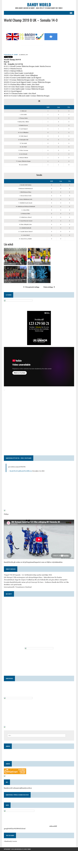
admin (16, 54)
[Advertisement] (39, 404)
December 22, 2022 (38, 471)
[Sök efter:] (36, 735)
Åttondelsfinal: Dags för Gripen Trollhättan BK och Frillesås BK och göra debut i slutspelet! (35, 580)
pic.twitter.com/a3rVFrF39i (16, 467)
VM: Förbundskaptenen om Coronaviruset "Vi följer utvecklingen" (36, 281)
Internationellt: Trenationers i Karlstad (17, 587)
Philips (6, 514)
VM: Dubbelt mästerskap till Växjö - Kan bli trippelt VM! (38, 263)
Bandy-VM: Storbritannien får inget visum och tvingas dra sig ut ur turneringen (14, 281)
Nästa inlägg (48, 287)
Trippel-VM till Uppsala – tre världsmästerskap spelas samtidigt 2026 (28, 575)
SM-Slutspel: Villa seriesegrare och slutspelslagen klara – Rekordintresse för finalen (33, 577)
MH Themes (28, 849)
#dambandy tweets (10, 841)
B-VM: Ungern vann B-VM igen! (13, 263)
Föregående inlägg (32, 287)
